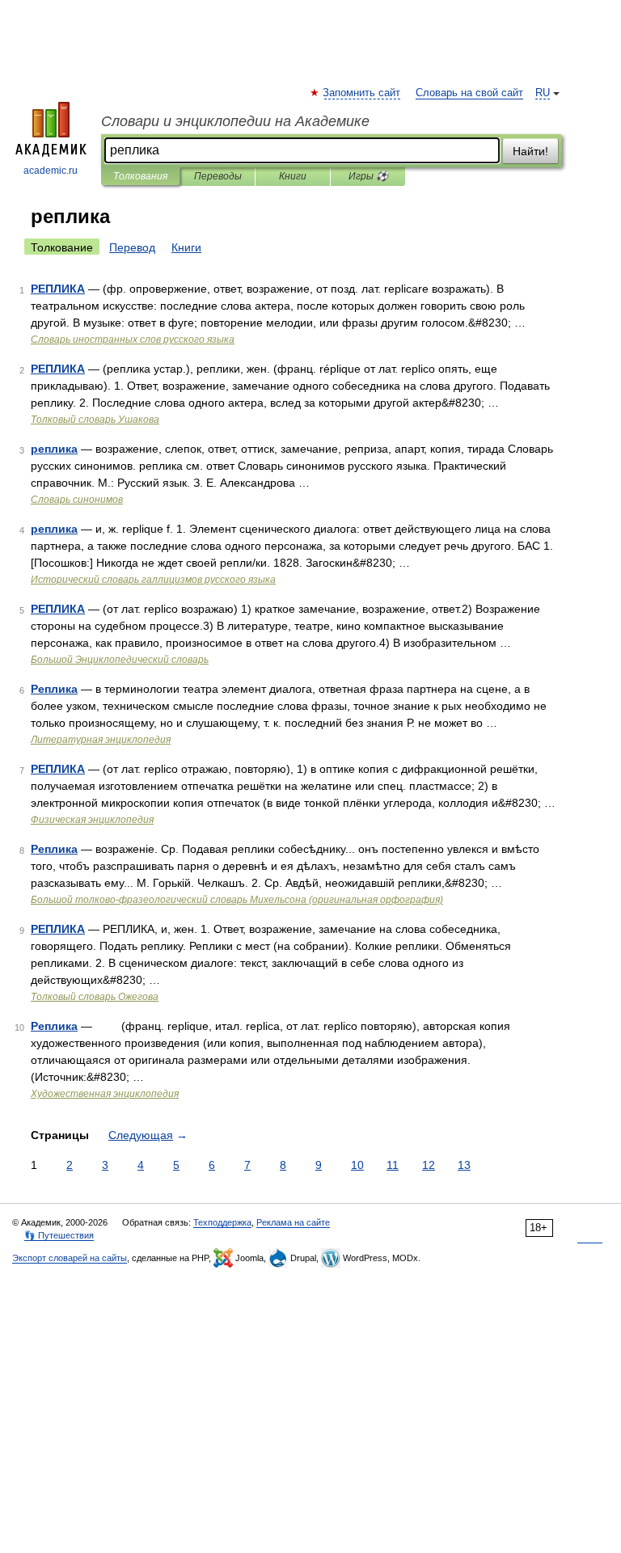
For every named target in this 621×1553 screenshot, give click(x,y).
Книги (292, 176)
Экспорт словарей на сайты (69, 1258)
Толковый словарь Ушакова (95, 419)
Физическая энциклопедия (92, 819)
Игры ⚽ (368, 176)
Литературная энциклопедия (101, 739)
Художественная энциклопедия (105, 1093)
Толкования (140, 176)
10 (357, 1164)
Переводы (218, 176)
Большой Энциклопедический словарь (120, 659)
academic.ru (50, 170)
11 (393, 1164)
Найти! (530, 151)
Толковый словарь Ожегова (94, 996)
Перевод (132, 247)
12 (428, 1164)
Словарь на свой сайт (469, 93)
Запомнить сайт (362, 93)
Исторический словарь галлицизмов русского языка (153, 579)
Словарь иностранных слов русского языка (132, 339)
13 (464, 1164)
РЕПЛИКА (58, 288)
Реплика (54, 688)
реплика (54, 448)
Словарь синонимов (77, 499)
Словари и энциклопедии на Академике (235, 121)
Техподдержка (222, 1222)
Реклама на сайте (293, 1222)
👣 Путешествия (59, 1235)
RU (542, 93)
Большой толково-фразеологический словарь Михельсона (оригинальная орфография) (237, 899)
